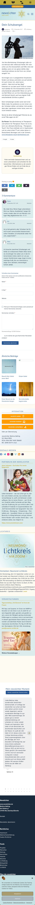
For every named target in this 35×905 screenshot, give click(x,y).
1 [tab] (5, 789)
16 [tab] (19, 791)
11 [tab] (5, 791)
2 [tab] (8, 789)
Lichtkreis (30, 2)
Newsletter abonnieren (7, 822)
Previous (2, 755)
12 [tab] (8, 791)
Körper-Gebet (23, 376)
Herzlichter (3, 854)
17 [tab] (21, 791)
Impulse (2, 856)
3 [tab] (11, 789)
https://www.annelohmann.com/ (12, 523)
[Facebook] (5, 185)
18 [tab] (24, 791)
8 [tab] (24, 789)
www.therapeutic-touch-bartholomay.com (15, 135)
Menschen (3, 850)
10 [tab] (30, 789)
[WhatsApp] (19, 185)
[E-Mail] (26, 185)
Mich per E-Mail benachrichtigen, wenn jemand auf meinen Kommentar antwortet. (18, 308)
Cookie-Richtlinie (7, 902)
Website (4, 298)
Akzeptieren (17, 894)
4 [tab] (13, 789)
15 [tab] (16, 791)
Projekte (2, 848)
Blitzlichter (3, 865)
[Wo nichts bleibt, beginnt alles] (26, 389)
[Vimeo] (15, 454)
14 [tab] (13, 791)
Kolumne (3, 859)
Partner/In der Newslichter (15, 462)
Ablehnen (17, 898)
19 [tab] (27, 791)
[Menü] (32, 14)
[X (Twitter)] (12, 454)
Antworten (29, 203)
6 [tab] (19, 789)
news (12, 139)
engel (5, 139)
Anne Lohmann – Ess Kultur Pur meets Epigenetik (14, 466)
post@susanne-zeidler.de (10, 628)
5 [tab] (16, 789)
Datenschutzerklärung (19, 902)
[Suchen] (28, 14)
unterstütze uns (17, 6)
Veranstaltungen (10, 599)
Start (4, 2)
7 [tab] (21, 789)
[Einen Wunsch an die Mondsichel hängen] (9, 389)
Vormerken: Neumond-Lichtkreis (13, 571)
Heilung (2, 852)
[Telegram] (12, 185)
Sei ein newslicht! (21, 2)
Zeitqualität (4, 863)
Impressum (29, 902)
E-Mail (4, 290)
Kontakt (2, 816)
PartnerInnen (13, 2)
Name (4, 281)
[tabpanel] (17, 754)
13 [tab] (11, 791)
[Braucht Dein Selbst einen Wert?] (9, 366)
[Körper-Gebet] (26, 366)
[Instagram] (8, 454)
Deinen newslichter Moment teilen (17, 716)
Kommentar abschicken (10, 343)
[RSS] (19, 454)
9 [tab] (27, 789)
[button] (32, 878)
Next (33, 755)
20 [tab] (30, 791)
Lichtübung (28, 29)
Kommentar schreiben (8, 313)
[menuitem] (5, 3)
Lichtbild (3, 867)
